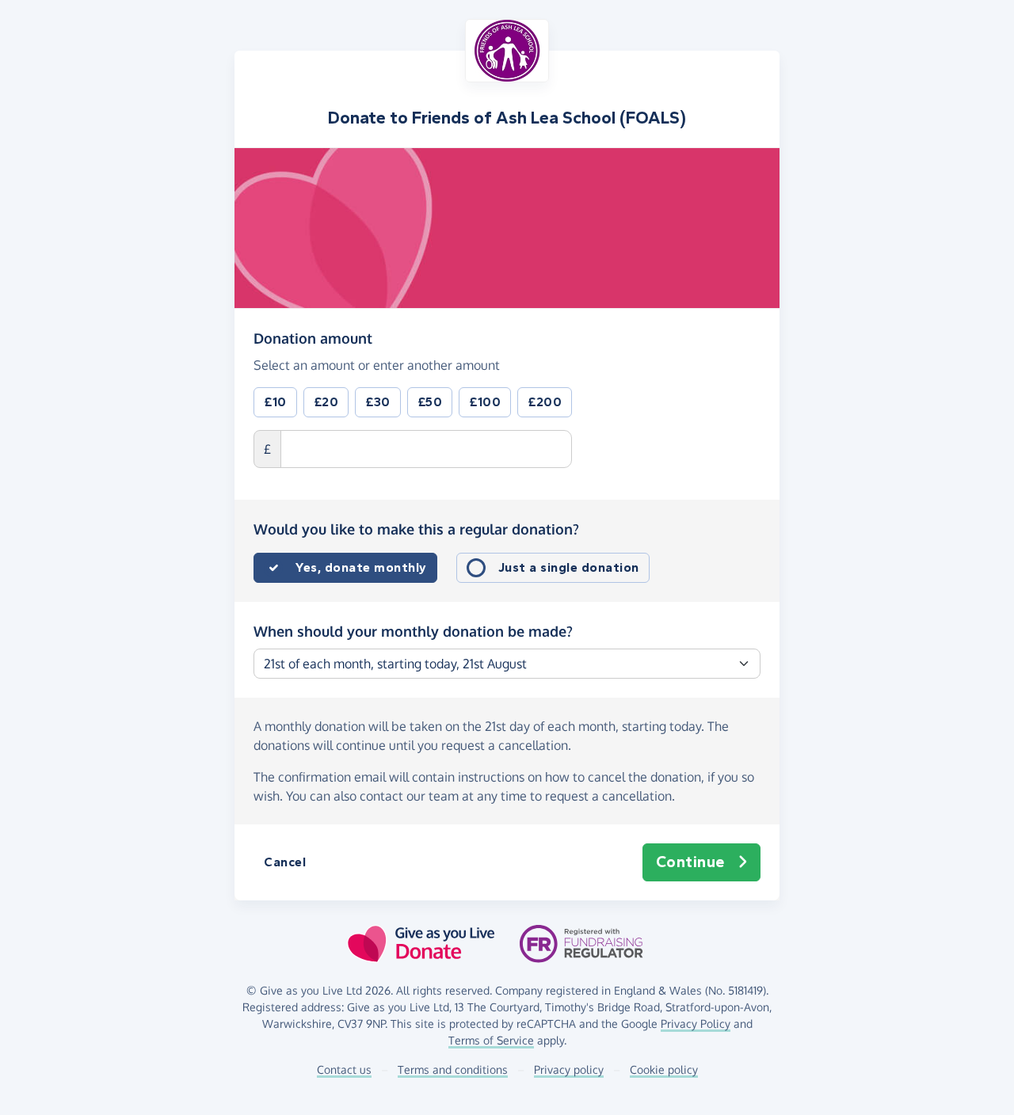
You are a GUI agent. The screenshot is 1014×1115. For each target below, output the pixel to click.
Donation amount (313, 338)
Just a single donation (568, 567)
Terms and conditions (453, 1069)
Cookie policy (664, 1069)
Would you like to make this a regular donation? (416, 529)
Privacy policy (569, 1069)
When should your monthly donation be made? (413, 631)
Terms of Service (491, 1040)
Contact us (344, 1069)
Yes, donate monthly (361, 567)
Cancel (285, 862)
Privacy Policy (695, 1023)
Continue (690, 862)
